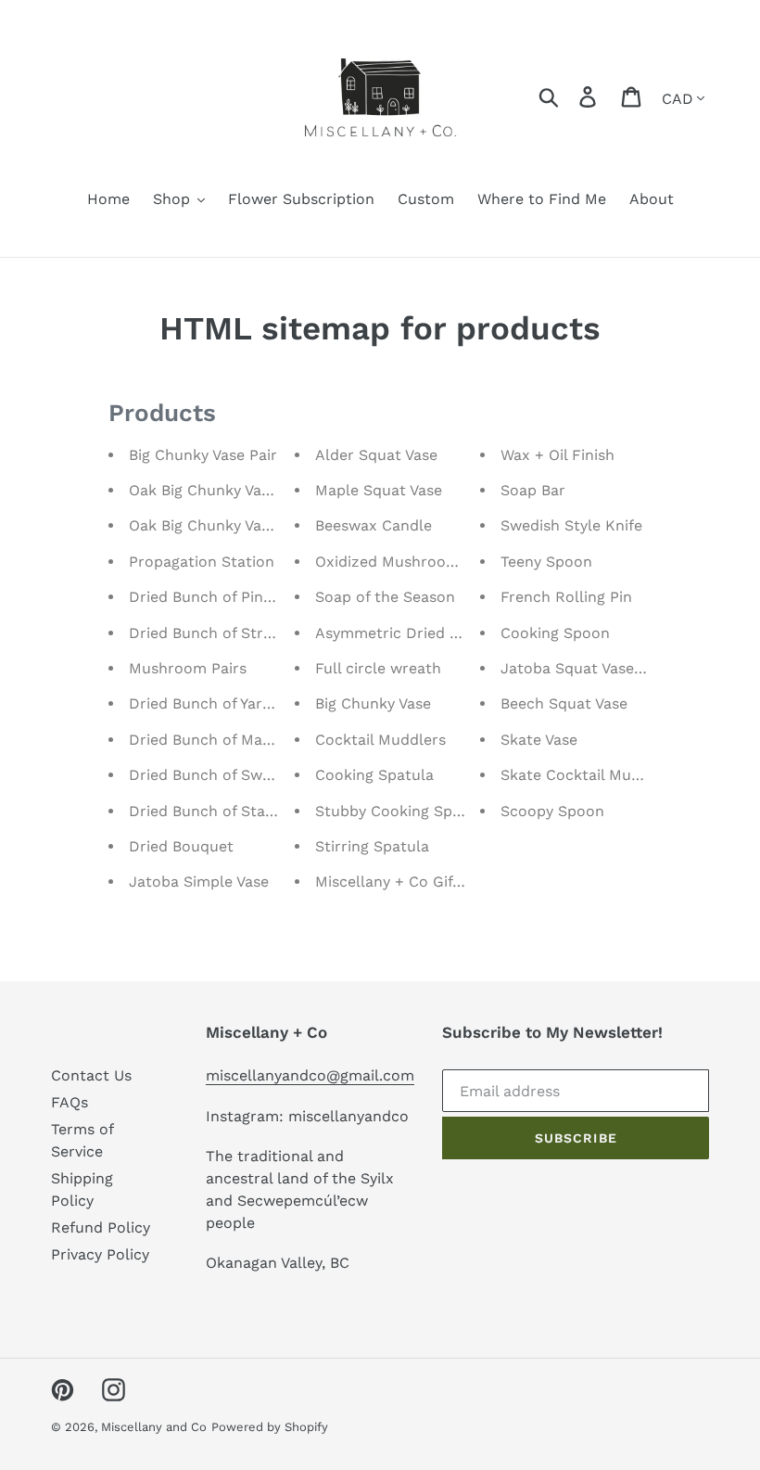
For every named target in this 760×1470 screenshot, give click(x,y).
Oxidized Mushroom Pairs (407, 561)
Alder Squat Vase (376, 455)
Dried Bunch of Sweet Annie (229, 775)
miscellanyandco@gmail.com (310, 1075)
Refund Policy (100, 1227)
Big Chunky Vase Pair (203, 455)
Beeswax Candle (373, 525)
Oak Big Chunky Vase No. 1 (222, 525)
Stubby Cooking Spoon (397, 811)
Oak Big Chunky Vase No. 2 (224, 490)
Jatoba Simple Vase (199, 881)
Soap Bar (532, 490)
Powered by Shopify (269, 1427)
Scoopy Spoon (552, 811)
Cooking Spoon (555, 633)
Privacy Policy (100, 1254)
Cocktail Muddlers (380, 739)
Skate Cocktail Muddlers (588, 775)
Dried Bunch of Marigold (216, 739)
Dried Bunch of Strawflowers (233, 633)
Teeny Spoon (546, 561)
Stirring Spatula (372, 846)
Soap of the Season (385, 597)
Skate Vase (538, 739)
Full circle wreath (378, 668)
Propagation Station (201, 561)
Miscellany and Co (154, 1427)
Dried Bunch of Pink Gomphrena (245, 597)
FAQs (69, 1102)
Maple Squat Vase (378, 490)
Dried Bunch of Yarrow (209, 703)
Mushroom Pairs (188, 668)
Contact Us (91, 1075)
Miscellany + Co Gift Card (406, 881)
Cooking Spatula (374, 775)
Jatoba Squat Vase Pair (583, 668)
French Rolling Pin (566, 597)
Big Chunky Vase (373, 703)
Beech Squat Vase (563, 703)
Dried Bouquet (181, 846)
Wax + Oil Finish (557, 455)
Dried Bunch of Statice (210, 811)
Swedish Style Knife (571, 525)
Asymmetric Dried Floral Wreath (432, 633)
